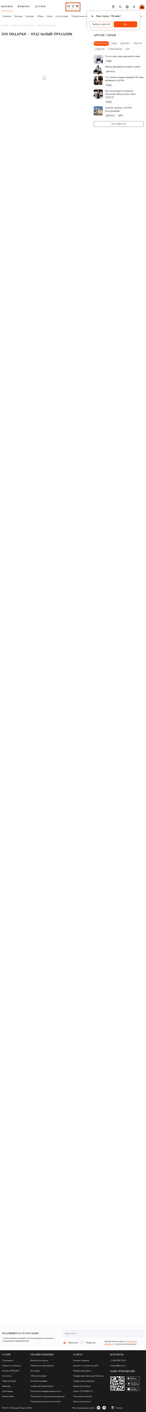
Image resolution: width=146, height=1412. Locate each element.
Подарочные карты (81, 16)
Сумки (49, 16)
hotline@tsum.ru (118, 1366)
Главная (4, 25)
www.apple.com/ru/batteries (12, 1334)
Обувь (40, 16)
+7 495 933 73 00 (118, 1361)
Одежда (29, 16)
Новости (15, 25)
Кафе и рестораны (82, 1386)
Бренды (18, 16)
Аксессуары (61, 16)
